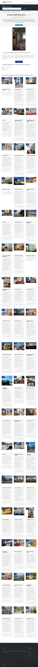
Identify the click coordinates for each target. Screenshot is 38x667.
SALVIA (4, 120)
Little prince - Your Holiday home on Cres (31, 121)
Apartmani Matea (30, 388)
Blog (29, 650)
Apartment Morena (19, 354)
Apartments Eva (18, 618)
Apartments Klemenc (29, 222)
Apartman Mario (18, 388)
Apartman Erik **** (6, 420)
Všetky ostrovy (30, 657)
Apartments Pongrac (29, 585)
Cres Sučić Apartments (5, 552)
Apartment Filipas (18, 519)
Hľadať (24, 8)
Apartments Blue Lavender (6, 289)
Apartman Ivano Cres (30, 552)
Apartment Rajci (30, 618)
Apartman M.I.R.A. (18, 89)
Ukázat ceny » (19, 61)
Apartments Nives (18, 189)
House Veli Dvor (30, 89)
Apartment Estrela (19, 155)
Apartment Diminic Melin (30, 189)
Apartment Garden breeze (19, 454)
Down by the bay (6, 189)
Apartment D (5, 155)
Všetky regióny (30, 655)
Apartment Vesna (18, 551)
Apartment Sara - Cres (6, 90)
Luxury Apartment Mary (18, 585)
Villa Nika (5, 222)
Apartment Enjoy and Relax (18, 421)
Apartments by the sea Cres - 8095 (19, 120)
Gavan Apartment (6, 618)
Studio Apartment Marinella (6, 256)
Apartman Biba (6, 519)
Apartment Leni (30, 289)
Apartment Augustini (29, 454)
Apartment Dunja (6, 585)
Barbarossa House (19, 255)
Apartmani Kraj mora (30, 321)
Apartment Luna (30, 519)
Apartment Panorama (5, 388)
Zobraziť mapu (24, 17)
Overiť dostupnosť (7, 93)
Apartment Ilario (18, 222)
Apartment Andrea (31, 255)
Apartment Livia (30, 420)
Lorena (4, 454)
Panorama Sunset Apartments (30, 355)
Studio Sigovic (18, 289)
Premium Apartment (31, 155)
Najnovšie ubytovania (31, 652)
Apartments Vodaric (7, 354)
